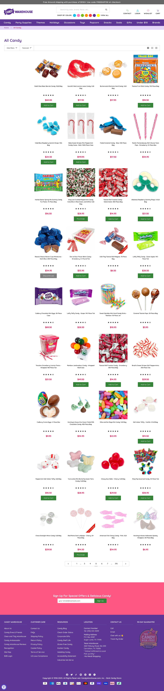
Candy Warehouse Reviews (15, 644)
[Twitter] (72, 675)
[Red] (90, 15)
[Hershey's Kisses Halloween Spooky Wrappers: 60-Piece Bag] (145, 518)
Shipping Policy (37, 636)
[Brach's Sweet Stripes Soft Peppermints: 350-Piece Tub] (145, 348)
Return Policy (36, 640)
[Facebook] (67, 675)
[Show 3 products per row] (152, 48)
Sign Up (100, 601)
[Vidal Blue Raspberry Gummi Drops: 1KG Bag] (48, 125)
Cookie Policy (36, 648)
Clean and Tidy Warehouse (15, 636)
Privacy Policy (36, 644)
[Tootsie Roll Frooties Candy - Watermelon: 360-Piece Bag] (113, 182)
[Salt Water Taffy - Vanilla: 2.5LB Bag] (145, 405)
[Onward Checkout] (148, 638)
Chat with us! (115, 635)
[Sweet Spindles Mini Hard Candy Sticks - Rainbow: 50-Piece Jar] (113, 296)
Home (6, 28)
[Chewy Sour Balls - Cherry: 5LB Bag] (113, 461)
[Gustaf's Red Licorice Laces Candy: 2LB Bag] (81, 69)
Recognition (9, 648)
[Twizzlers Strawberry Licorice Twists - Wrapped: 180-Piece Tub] (48, 348)
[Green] (82, 15)
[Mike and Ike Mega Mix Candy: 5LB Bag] (113, 405)
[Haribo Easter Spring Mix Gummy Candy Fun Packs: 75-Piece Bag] (48, 182)
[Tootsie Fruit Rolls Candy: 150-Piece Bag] (145, 69)
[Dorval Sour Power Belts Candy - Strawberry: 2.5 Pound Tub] (81, 239)
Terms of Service (37, 652)
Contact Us (35, 628)
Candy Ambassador (12, 640)
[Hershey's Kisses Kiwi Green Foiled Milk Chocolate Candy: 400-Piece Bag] (81, 405)
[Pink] (78, 15)
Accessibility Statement (66, 656)
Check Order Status (65, 632)
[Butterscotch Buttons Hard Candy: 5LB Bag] (113, 69)
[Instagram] (85, 675)
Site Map (7, 652)
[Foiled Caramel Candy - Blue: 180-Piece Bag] (113, 125)
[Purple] (94, 15)
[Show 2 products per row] (148, 48)
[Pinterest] (81, 675)
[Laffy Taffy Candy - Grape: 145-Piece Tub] (81, 296)
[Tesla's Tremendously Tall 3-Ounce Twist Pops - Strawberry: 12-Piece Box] (145, 125)
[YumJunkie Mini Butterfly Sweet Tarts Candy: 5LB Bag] (81, 461)
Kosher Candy (63, 648)
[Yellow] (98, 15)
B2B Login (8, 656)
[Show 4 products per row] (157, 48)
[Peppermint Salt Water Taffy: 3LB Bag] (48, 461)
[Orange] (86, 15)
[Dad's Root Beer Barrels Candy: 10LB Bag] (48, 69)
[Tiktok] (76, 675)
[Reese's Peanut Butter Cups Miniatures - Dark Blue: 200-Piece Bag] (48, 239)
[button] (7, 22)
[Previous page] (68, 563)
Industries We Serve (65, 660)
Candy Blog (62, 628)
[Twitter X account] (94, 675)
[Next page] (125, 563)
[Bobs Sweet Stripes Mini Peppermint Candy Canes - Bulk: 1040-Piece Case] (81, 125)
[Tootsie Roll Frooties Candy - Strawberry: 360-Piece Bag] (113, 348)
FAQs (33, 632)
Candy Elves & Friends (13, 632)
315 (116, 563)
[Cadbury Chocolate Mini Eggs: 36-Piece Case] (48, 296)
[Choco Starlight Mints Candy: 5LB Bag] (48, 518)
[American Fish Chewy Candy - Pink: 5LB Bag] (113, 518)
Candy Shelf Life (63, 640)
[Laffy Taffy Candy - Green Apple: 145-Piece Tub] (145, 239)
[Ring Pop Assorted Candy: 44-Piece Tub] (145, 461)
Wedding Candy (63, 652)
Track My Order (116, 639)
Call (112, 628)
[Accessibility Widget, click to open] (4, 687)
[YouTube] (90, 675)
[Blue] (74, 15)
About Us (8, 628)
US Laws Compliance (39, 656)
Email (112, 632)
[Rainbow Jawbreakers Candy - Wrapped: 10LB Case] (81, 348)
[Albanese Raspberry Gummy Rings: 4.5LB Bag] (145, 182)
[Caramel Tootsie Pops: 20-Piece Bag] (145, 296)
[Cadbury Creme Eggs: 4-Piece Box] (48, 405)
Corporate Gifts (63, 636)
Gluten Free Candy (64, 644)
